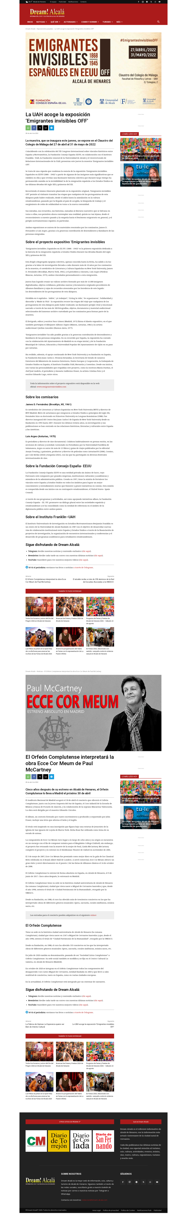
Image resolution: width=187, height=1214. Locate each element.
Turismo (107, 22)
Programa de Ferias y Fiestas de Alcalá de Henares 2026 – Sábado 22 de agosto (99, 620)
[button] (158, 22)
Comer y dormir (89, 22)
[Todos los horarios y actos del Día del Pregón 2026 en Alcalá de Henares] (39, 606)
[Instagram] (143, 2)
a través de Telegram (83, 567)
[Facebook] (138, 2)
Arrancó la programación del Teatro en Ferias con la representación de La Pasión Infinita (69, 651)
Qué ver (54, 22)
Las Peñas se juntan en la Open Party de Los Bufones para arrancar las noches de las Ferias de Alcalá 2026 (39, 651)
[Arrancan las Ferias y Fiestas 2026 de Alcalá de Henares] (70, 606)
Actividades (70, 22)
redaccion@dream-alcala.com (94, 1200)
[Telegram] (147, 2)
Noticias (40, 22)
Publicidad (62, 2)
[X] (151, 2)
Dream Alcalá (30, 29)
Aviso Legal (96, 1210)
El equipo (53, 2)
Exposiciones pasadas (45, 29)
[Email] (45, 127)
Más (118, 22)
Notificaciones (73, 2)
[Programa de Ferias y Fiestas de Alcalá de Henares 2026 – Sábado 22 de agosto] (100, 606)
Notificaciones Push (144, 1210)
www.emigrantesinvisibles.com (51, 387)
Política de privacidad (111, 1210)
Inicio (30, 22)
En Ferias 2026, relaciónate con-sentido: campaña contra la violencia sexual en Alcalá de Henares (99, 651)
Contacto (83, 2)
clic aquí (86, 551)
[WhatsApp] (155, 2)
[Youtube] (159, 2)
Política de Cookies (128, 1210)
